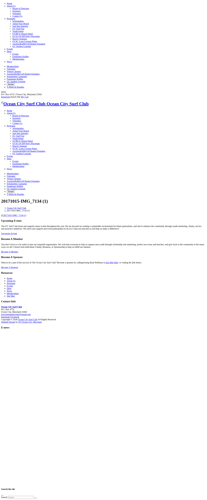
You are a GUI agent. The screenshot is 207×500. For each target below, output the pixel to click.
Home (9, 3)
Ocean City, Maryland (32, 322)
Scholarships (18, 21)
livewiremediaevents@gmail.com (16, 314)
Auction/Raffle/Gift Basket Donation (28, 44)
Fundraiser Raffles (20, 56)
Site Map (11, 296)
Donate (11, 84)
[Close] (2, 495)
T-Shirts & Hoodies (15, 87)
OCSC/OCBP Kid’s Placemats (26, 36)
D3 (19, 322)
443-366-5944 (111, 262)
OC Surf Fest (18, 29)
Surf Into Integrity (20, 26)
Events (10, 49)
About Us (11, 6)
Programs (11, 18)
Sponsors (16, 11)
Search (4, 497)
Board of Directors (20, 8)
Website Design (8, 322)
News (9, 61)
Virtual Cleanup (14, 71)
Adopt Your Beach (20, 23)
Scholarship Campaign (17, 76)
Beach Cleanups (19, 39)
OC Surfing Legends (21, 46)
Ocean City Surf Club (16, 208)
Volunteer (16, 13)
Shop (9, 51)
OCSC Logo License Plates (24, 41)
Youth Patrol (18, 31)
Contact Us (17, 16)
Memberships (18, 59)
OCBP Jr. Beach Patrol (22, 34)
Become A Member (9, 252)
